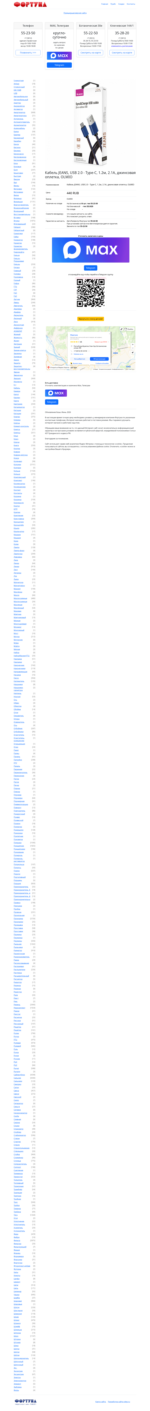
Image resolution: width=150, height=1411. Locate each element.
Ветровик (18, 189)
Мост (16, 633)
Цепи (16, 1285)
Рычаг (16, 1068)
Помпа (17, 871)
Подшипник (19, 846)
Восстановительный (22, 214)
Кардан (17, 397)
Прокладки (18, 922)
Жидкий (17, 334)
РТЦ (15, 1039)
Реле (16, 995)
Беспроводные (20, 160)
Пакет (16, 750)
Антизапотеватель (22, 122)
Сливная (17, 1119)
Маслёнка (18, 592)
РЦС (15, 1065)
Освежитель (19, 722)
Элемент (17, 1384)
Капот (16, 394)
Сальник (17, 1078)
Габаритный (19, 230)
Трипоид (17, 1196)
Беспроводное (20, 157)
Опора (16, 719)
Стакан (17, 1138)
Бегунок (17, 147)
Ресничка (18, 1017)
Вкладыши (18, 201)
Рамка (16, 960)
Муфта (16, 646)
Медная (17, 620)
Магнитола (18, 582)
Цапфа (16, 1278)
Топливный (18, 1183)
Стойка (17, 1154)
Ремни (16, 1011)
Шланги (17, 1323)
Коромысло (19, 503)
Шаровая (18, 1301)
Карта (16, 401)
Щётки (16, 1355)
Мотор (17, 636)
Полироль (18, 855)
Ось (15, 725)
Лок (15, 576)
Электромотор (20, 1380)
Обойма (17, 709)
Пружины (18, 941)
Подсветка (18, 839)
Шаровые (18, 1304)
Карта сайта (100, 1401)
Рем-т (16, 998)
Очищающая (19, 744)
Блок (16, 163)
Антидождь (18, 119)
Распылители (19, 969)
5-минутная (19, 80)
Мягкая (17, 649)
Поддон (17, 823)
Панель (17, 756)
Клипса (17, 429)
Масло (16, 595)
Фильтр (17, 1240)
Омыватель (19, 716)
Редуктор (18, 982)
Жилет (16, 341)
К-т (15, 385)
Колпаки (17, 467)
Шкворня (18, 1314)
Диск (16, 321)
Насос (16, 678)
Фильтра (17, 1243)
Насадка (17, 675)
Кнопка (17, 448)
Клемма (17, 420)
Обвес (16, 703)
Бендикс (17, 150)
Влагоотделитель (21, 205)
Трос (16, 1202)
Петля (16, 782)
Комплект (18, 480)
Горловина (18, 277)
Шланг (16, 1320)
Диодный (18, 318)
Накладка (18, 659)
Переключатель (20, 772)
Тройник (17, 1199)
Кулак (16, 544)
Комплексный (20, 477)
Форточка (18, 1263)
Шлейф (17, 1326)
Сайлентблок (19, 1075)
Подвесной (18, 820)
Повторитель (19, 811)
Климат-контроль (21, 426)
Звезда (17, 372)
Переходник (19, 776)
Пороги (17, 874)
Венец (16, 186)
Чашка (16, 1294)
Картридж (18, 404)
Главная (104, 4)
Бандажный (19, 138)
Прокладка (18, 918)
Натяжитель (19, 681)
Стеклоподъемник (21, 1148)
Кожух (16, 458)
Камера (17, 391)
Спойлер (17, 1132)
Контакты (131, 4)
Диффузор (18, 328)
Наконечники (19, 668)
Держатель (18, 315)
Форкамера (19, 1256)
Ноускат (17, 696)
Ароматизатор (20, 125)
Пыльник (18, 944)
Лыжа (16, 579)
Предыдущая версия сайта (75, 13)
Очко (16, 747)
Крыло (16, 528)
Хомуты (17, 1275)
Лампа (16, 547)
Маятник (17, 614)
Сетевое (17, 1110)
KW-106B (17, 90)
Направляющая (20, 671)
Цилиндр (17, 1291)
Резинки (17, 988)
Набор (16, 652)
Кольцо (17, 474)
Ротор (16, 1036)
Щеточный (18, 1365)
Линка (16, 563)
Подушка (17, 842)
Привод (17, 902)
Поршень (18, 880)
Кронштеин (19, 522)
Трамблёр (18, 1189)
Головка (17, 274)
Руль (16, 1049)
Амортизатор (19, 112)
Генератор (18, 240)
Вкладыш (18, 198)
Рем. (16, 1001)
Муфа (16, 643)
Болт (16, 170)
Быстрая (17, 176)
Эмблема (18, 1387)
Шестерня (18, 1310)
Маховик (17, 611)
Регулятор (18, 979)
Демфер (17, 312)
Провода (17, 912)
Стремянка (18, 1157)
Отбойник (18, 728)
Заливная (18, 356)
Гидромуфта (19, 252)
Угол (16, 1218)
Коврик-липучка (21, 455)
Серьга (17, 1106)
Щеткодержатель (21, 1358)
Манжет (17, 589)
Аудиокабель (19, 128)
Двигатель (18, 306)
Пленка (17, 791)
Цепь (16, 1288)
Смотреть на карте (91, 52)
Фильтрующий (20, 1247)
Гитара (17, 267)
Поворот (17, 807)
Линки (16, 566)
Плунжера (18, 798)
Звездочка (18, 375)
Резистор (18, 992)
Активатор (18, 109)
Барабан (17, 141)
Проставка (18, 928)
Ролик (16, 1033)
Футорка (17, 1269)
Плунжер (17, 795)
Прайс (113, 4)
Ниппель (17, 693)
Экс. (15, 1368)
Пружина (18, 934)
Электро (17, 1377)
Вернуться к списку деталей (91, 319)
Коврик (17, 452)
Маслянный (19, 608)
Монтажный (19, 630)
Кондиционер (20, 487)
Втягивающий (20, 224)
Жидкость (18, 337)
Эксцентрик (19, 1374)
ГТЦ (15, 286)
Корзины (17, 499)
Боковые (17, 166)
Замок (16, 360)
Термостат (18, 1177)
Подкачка (18, 827)
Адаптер (17, 103)
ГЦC (15, 293)
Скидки (121, 4)
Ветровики (18, 192)
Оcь (15, 700)
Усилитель (18, 1227)
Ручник (17, 1059)
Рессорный (18, 1024)
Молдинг (17, 627)
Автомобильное (21, 96)
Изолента (18, 381)
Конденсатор (19, 483)
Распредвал (19, 966)
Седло (16, 1100)
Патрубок (18, 760)
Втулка (16, 221)
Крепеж (17, 512)
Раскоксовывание (21, 963)
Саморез (17, 1084)
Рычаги (17, 1071)
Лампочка (18, 554)
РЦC (15, 1062)
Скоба (16, 1116)
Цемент (17, 1282)
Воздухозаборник (21, 208)
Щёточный (18, 1361)
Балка (16, 131)
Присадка (18, 906)
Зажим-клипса (20, 350)
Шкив (16, 1317)
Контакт (17, 490)
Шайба (17, 1298)
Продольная (19, 915)
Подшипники (19, 849)
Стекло (17, 1145)
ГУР (15, 290)
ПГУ (15, 763)
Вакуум (17, 179)
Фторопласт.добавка (23, 1266)
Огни (16, 712)
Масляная (18, 605)
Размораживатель (22, 957)
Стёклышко (18, 1151)
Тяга (15, 1215)
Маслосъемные (20, 601)
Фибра (16, 1237)
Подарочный (19, 814)
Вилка (16, 195)
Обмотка (17, 706)
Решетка (17, 1027)
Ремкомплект (19, 1008)
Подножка (18, 833)
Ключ (16, 439)
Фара (16, 1234)
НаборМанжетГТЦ (21, 656)
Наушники (18, 684)
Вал (15, 182)
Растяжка (18, 973)
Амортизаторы (20, 115)
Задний (17, 347)
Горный (17, 280)
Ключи (16, 442)
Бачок (16, 144)
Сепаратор (18, 1103)
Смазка (17, 1122)
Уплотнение (19, 1221)
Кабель (17, 388)
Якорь (16, 1390)
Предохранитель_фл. (23, 896)
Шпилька (18, 1329)
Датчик (17, 299)
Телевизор (18, 1173)
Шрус (16, 1336)
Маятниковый (20, 617)
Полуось (17, 867)
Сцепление (18, 1170)
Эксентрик (18, 1371)
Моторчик (18, 640)
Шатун (16, 1307)
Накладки (18, 662)
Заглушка (18, 344)
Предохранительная (22, 899)
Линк (16, 560)
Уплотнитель (19, 1224)
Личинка (17, 573)
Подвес (17, 817)
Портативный (20, 877)
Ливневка (18, 557)
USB (15, 93)
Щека (16, 1345)
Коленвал (18, 461)
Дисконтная (19, 325)
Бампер (17, 135)
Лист (16, 569)
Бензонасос (19, 154)
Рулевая (17, 1043)
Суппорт (17, 1167)
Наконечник (19, 665)
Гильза (17, 255)
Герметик (18, 243)
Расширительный (21, 976)
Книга (16, 445)
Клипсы (17, 432)
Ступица (17, 1161)
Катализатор (19, 407)
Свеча (16, 1090)
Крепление (18, 515)
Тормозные (18, 1186)
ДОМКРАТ (18, 331)
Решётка (17, 1030)
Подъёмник (19, 852)
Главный (17, 270)
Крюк (16, 541)
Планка (17, 788)
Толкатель (18, 1180)
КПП (15, 509)
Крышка (17, 534)
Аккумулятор (19, 106)
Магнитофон (19, 585)
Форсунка (18, 1259)
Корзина (17, 496)
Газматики (18, 233)
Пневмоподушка (21, 804)
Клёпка (17, 423)
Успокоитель (19, 1231)
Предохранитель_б (22, 890)
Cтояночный (19, 87)
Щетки (16, 1352)
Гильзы (17, 264)
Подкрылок (18, 830)
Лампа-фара (19, 550)
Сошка (16, 1126)
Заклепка (18, 353)
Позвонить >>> (28, 52)
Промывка (18, 925)
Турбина (17, 1212)
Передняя (18, 769)
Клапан (17, 416)
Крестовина (19, 518)
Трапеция (18, 1192)
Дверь (16, 302)
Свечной (17, 1097)
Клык (16, 436)
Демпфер (18, 309)
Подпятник (18, 836)
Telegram (59, 65)
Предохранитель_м (22, 893)
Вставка (17, 217)
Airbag (16, 84)
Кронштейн (19, 525)
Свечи (16, 1094)
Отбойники (18, 731)
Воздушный (19, 211)
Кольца (17, 471)
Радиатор (18, 950)
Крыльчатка (19, 531)
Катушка (17, 410)
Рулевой (17, 1046)
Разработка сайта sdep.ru (119, 1401)
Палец (16, 753)
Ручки (16, 1055)
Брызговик (18, 173)
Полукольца (19, 864)
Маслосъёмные (20, 598)
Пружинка (18, 937)
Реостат (17, 1014)
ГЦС (15, 296)
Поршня (17, 883)
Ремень (17, 1004)
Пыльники (18, 947)
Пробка (17, 909)
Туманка (17, 1208)
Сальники (18, 1081)
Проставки (18, 931)
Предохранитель (21, 887)
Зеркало (17, 378)
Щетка (16, 1349)
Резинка (17, 985)
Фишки (17, 1250)
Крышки (17, 538)
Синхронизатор (20, 1113)
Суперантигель (20, 1164)
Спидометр (18, 1129)
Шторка (17, 1339)
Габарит (17, 227)
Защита (17, 363)
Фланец (17, 1253)
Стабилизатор (20, 1135)
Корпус (17, 506)
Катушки (17, 413)
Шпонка (17, 1333)
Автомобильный (21, 99)
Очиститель (19, 735)
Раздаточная (19, 953)
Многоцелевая (20, 624)
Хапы (16, 1272)
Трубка (17, 1205)
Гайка (16, 236)
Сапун (16, 1087)
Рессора (17, 1020)
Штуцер (17, 1342)
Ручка (16, 1052)
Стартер (17, 1141)
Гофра (16, 283)
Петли (16, 779)
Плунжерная (19, 801)
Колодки (17, 464)
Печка (16, 785)
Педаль (17, 766)
